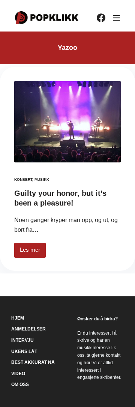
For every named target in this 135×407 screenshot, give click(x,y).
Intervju (22, 340)
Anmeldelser (28, 329)
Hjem (17, 318)
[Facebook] (101, 18)
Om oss (20, 384)
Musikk (41, 179)
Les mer (33, 251)
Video (18, 373)
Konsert (23, 179)
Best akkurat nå (33, 362)
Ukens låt (24, 351)
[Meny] (116, 17)
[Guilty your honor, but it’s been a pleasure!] (67, 121)
